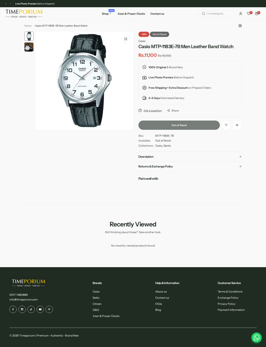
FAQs (158, 304)
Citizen (97, 304)
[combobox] (217, 13)
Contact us (162, 297)
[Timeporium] (23, 13)
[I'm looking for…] (204, 13)
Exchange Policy (228, 297)
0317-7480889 (18, 294)
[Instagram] (22, 309)
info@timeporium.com (23, 299)
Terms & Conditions (230, 291)
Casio (141, 41)
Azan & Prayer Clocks (106, 316)
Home (27, 25)
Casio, (159, 145)
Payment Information (231, 310)
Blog (158, 310)
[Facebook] (13, 309)
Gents (167, 145)
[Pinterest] (49, 309)
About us (161, 291)
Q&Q (96, 310)
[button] (5, 3)
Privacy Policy (226, 304)
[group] (84, 80)
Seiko (96, 297)
